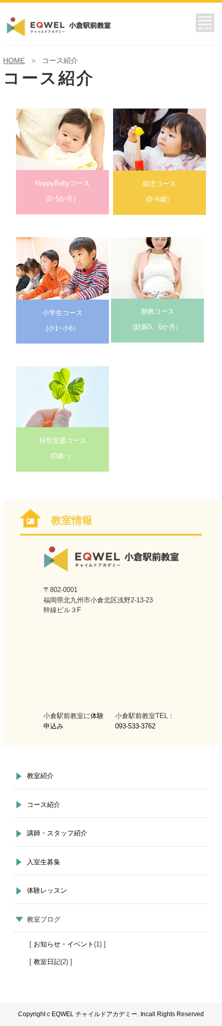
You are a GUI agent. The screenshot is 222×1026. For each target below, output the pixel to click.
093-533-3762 (135, 726)
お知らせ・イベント (64, 944)
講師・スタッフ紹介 (57, 833)
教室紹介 (40, 776)
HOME (14, 60)
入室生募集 (43, 862)
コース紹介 (43, 805)
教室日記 (47, 962)
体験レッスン (47, 890)
